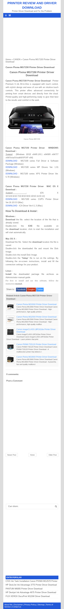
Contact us (16, 607)
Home (8, 59)
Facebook (21, 289)
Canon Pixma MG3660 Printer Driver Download (36, 357)
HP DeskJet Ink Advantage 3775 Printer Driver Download (31, 585)
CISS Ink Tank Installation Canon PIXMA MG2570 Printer (31, 581)
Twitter (40, 289)
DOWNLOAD (11, 161)
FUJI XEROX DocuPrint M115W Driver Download (28, 596)
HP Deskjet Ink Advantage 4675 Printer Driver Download (31, 592)
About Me (8, 605)
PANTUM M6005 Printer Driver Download (24, 589)
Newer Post (11, 455)
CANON (16, 59)
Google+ (31, 289)
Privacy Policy (30, 605)
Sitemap (40, 605)
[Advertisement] (29, 37)
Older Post (53, 455)
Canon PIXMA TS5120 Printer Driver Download (36, 344)
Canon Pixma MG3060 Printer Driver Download (36, 304)
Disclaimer (18, 605)
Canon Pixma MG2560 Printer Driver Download (36, 317)
